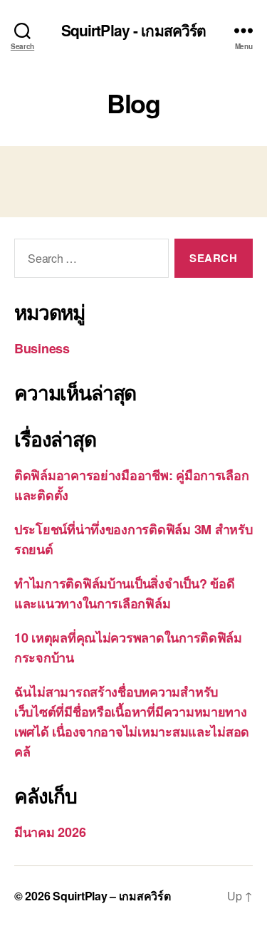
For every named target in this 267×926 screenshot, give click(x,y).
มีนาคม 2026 (49, 832)
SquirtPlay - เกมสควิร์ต (133, 30)
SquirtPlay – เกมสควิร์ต (111, 896)
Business (42, 348)
